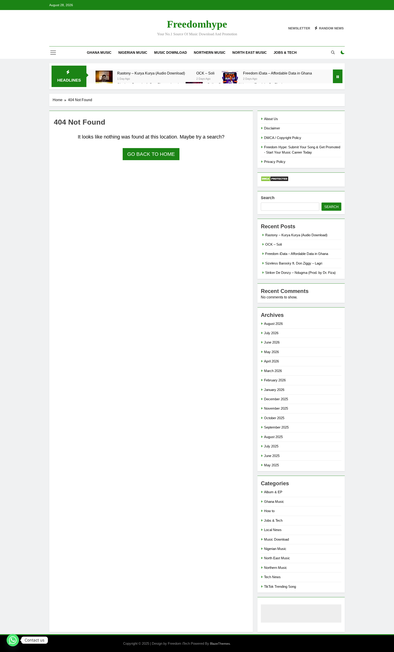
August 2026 (273, 324)
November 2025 (276, 408)
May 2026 (271, 352)
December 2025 (276, 399)
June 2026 (272, 342)
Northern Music (210, 52)
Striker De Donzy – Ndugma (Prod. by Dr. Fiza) (300, 273)
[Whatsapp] (13, 640)
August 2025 (273, 437)
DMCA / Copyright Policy (282, 138)
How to (269, 511)
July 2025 (271, 446)
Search (268, 197)
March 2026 (273, 371)
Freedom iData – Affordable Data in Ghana (277, 73)
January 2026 (274, 390)
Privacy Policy (274, 162)
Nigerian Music (132, 52)
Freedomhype (197, 24)
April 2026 (271, 361)
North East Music (249, 52)
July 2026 (271, 333)
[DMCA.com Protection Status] (274, 180)
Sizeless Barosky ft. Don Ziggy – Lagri (293, 263)
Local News (273, 530)
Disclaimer (272, 128)
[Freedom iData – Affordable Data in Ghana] (229, 81)
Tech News (272, 577)
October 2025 (274, 418)
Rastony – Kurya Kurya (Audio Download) (151, 73)
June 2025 (272, 456)
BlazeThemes (220, 643)
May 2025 (271, 465)
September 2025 (276, 427)
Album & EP (273, 492)
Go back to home (151, 154)
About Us (271, 119)
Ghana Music (99, 52)
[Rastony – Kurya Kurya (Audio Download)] (104, 79)
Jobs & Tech (285, 52)
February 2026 (275, 380)
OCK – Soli (205, 73)
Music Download (170, 52)
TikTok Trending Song (280, 586)
